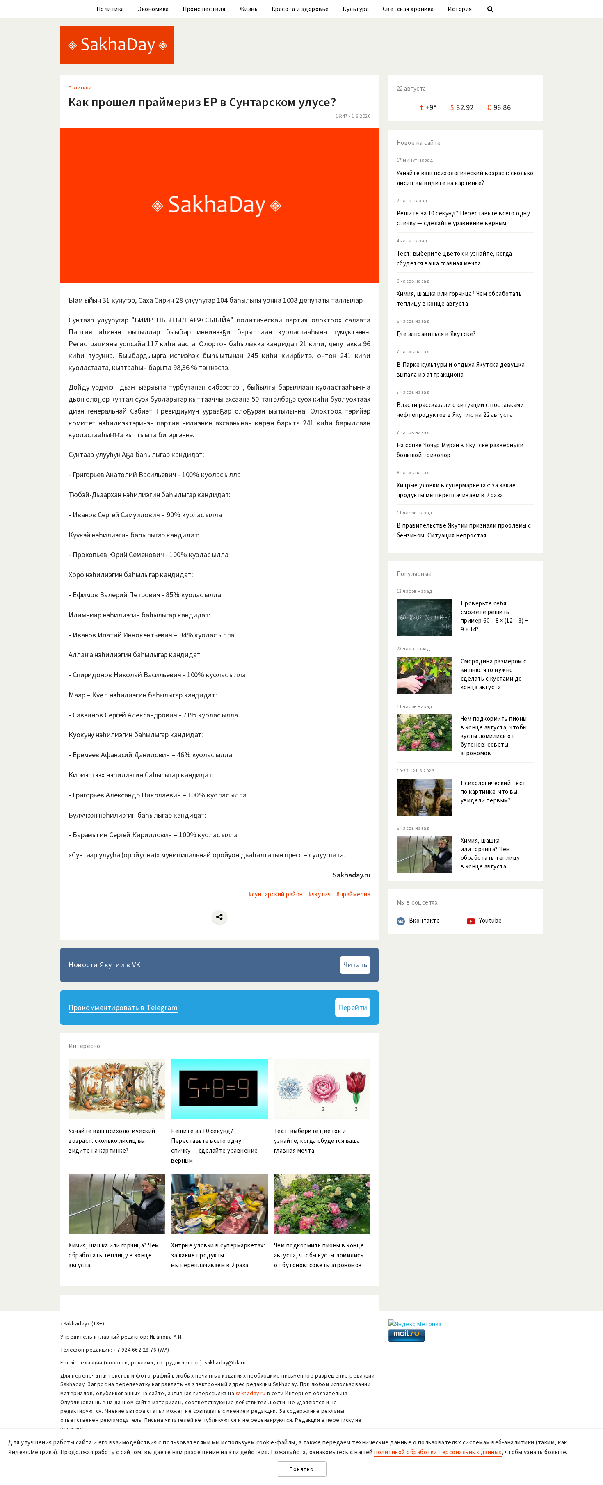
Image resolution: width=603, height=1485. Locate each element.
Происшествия (204, 9)
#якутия (319, 894)
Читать (355, 964)
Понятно (302, 1469)
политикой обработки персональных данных (438, 1452)
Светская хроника (408, 9)
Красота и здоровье (300, 9)
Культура (356, 9)
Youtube (490, 920)
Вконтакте (424, 920)
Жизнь (248, 9)
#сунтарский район (276, 894)
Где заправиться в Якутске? (436, 334)
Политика (110, 9)
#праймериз (353, 894)
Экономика (153, 9)
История (460, 9)
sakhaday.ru (251, 1393)
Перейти (353, 1007)
